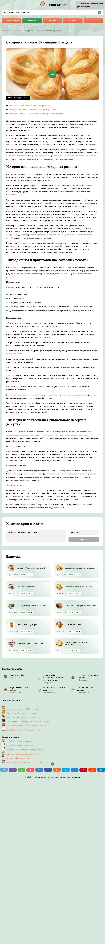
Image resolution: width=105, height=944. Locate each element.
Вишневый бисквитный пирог (30, 643)
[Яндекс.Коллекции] (30, 770)
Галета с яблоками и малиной (31, 568)
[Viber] (13, 770)
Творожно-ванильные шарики (79, 587)
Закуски (52, 21)
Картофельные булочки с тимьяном (77, 643)
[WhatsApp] (21, 770)
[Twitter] (66, 770)
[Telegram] (4, 770)
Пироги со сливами (26, 587)
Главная (6, 31)
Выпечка (32, 21)
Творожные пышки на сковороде (80, 568)
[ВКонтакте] (39, 770)
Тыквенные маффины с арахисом (80, 606)
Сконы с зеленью (73, 624)
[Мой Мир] (74, 770)
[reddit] (92, 770)
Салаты (72, 21)
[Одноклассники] (57, 770)
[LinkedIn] (101, 770)
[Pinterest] (83, 770)
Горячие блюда (12, 21)
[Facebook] (48, 770)
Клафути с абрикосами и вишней (32, 606)
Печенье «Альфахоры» (27, 624)
